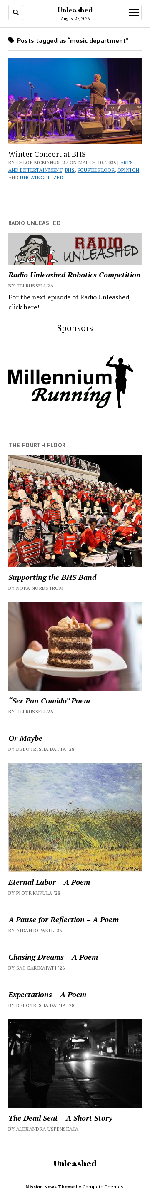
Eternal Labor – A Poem (49, 882)
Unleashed (75, 10)
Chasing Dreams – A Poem (53, 957)
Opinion (129, 170)
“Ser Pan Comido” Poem (49, 700)
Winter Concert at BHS (47, 154)
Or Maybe (25, 738)
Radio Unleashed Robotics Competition (74, 275)
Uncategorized (41, 177)
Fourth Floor (96, 170)
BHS (70, 170)
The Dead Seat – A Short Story (60, 1118)
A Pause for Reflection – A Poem (63, 919)
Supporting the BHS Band (52, 577)
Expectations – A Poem (47, 994)
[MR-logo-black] (70, 406)
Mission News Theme (50, 1186)
